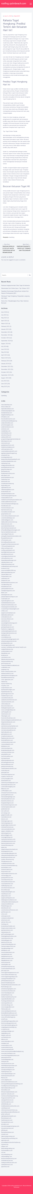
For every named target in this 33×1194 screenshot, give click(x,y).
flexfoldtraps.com (6, 987)
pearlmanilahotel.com (7, 477)
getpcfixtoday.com (6, 469)
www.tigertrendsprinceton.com (10, 972)
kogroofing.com (5, 485)
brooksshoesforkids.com (8, 926)
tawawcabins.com (6, 574)
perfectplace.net (6, 663)
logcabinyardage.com (7, 948)
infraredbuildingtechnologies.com (10, 530)
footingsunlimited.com (7, 1001)
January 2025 (5, 329)
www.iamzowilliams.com (8, 1053)
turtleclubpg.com (6, 875)
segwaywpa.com (6, 932)
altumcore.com (5, 920)
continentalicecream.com (8, 742)
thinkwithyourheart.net (7, 564)
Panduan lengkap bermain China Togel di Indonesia (15, 285)
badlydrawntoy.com (6, 956)
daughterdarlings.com (7, 415)
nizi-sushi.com (5, 811)
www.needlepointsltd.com (8, 1011)
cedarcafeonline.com (7, 423)
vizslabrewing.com (6, 584)
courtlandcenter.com (7, 883)
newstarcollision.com (7, 619)
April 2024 (4, 355)
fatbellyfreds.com (6, 1071)
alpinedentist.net (6, 487)
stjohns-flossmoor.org (7, 859)
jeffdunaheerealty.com (7, 980)
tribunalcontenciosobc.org (8, 728)
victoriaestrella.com (7, 879)
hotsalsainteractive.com (8, 419)
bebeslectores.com (6, 524)
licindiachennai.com (6, 413)
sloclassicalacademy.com (8, 730)
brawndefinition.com (7, 740)
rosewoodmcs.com (6, 1045)
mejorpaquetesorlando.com (9, 607)
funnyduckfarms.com (7, 1122)
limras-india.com (5, 406)
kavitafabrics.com (6, 867)
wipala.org (4, 681)
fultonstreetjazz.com (7, 508)
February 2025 (5, 326)
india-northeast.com (7, 548)
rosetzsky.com (5, 770)
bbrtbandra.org (5, 471)
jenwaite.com (5, 1124)
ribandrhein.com (5, 653)
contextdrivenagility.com (8, 786)
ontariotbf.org (5, 455)
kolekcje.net (4, 655)
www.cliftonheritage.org (8, 1017)
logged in (11, 260)
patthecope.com (6, 912)
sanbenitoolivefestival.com (9, 700)
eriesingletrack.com (6, 594)
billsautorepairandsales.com (9, 1092)
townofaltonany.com (7, 845)
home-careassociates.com (8, 671)
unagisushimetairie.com (7, 465)
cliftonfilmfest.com (7, 558)
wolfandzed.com (6, 1037)
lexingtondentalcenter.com (9, 633)
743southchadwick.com (8, 546)
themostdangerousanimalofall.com (11, 720)
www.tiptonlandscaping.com (9, 1025)
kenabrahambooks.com (7, 750)
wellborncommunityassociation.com (11, 499)
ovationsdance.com (6, 651)
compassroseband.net (7, 918)
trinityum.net (5, 1061)
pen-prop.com (5, 970)
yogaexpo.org (5, 669)
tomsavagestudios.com (8, 645)
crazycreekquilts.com (7, 744)
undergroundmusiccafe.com (9, 1162)
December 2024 (5, 332)
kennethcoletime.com (7, 801)
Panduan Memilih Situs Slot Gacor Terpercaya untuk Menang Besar (9, 248)
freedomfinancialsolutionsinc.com (10, 984)
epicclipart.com (5, 475)
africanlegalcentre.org (7, 762)
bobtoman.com (5, 481)
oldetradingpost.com (7, 520)
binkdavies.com (5, 746)
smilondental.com (6, 617)
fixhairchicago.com (6, 906)
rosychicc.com (5, 685)
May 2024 (4, 352)
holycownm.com (6, 871)
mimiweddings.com (6, 1156)
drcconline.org (5, 890)
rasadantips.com (5, 431)
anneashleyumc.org (6, 995)
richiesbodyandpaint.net (8, 411)
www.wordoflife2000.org (8, 570)
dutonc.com (4, 819)
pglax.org (4, 847)
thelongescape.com (6, 821)
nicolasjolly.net (5, 758)
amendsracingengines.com (8, 989)
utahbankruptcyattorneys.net (9, 566)
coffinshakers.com (6, 790)
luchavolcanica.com (6, 869)
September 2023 (6, 375)
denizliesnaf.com (6, 908)
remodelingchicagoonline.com (9, 1021)
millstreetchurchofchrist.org (9, 1110)
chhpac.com (4, 1146)
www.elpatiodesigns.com (8, 1073)
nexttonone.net (5, 962)
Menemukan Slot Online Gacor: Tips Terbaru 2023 (15, 288)
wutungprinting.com (7, 837)
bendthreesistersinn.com (8, 857)
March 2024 (4, 358)
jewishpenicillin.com (6, 643)
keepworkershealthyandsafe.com (10, 459)
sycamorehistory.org (7, 1047)
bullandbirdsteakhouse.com (9, 1013)
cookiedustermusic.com (7, 863)
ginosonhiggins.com (6, 835)
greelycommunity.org (7, 766)
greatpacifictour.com (7, 877)
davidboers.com (5, 950)
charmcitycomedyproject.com (9, 782)
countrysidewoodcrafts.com (9, 451)
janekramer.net (5, 809)
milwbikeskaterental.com (8, 841)
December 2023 (5, 366)
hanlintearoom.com (6, 1120)
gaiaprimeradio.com (6, 815)
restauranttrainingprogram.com (10, 639)
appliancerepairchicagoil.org (9, 453)
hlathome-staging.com (7, 629)
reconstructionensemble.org (9, 865)
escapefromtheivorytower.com (10, 544)
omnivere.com (5, 429)
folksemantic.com (6, 576)
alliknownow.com (6, 724)
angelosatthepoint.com (8, 898)
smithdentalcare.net (7, 1160)
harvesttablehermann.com (8, 532)
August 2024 (5, 343)
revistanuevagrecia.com (8, 774)
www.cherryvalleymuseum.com (10, 516)
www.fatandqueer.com (7, 993)
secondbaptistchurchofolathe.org (10, 1142)
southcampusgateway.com (8, 495)
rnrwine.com (4, 1134)
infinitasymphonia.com (7, 760)
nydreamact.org (5, 463)
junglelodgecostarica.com (8, 825)
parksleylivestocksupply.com (9, 675)
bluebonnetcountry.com (8, 473)
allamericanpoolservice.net (9, 641)
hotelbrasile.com (6, 506)
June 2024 (4, 349)
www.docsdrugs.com (7, 1005)
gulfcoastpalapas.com (7, 934)
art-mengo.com (5, 813)
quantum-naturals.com (7, 1094)
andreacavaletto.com (7, 673)
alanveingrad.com (6, 833)
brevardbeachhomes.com (8, 542)
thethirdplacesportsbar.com (9, 1065)
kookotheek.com (6, 491)
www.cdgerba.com (6, 1079)
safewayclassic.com (7, 449)
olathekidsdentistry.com (8, 603)
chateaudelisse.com (6, 497)
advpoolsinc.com (6, 896)
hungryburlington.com (7, 803)
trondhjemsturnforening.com (9, 1086)
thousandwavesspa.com (8, 881)
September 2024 (6, 340)
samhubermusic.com (7, 1164)
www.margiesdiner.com (7, 1007)
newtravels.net (5, 443)
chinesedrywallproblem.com (9, 855)
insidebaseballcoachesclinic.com (10, 1106)
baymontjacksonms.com (8, 843)
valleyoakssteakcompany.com (9, 902)
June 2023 (4, 383)
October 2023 (5, 372)
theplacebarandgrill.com (8, 892)
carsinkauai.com (5, 1108)
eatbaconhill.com (6, 437)
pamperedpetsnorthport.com (9, 596)
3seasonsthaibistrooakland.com (10, 665)
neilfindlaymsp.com (6, 885)
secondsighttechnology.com (9, 623)
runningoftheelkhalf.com (8, 978)
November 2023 (6, 369)
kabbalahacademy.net (7, 615)
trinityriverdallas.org (7, 661)
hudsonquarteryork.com (8, 1075)
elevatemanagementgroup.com (10, 1126)
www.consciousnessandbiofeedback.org (12, 1051)
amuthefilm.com (6, 754)
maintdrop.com (5, 479)
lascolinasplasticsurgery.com (9, 1015)
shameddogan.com (6, 940)
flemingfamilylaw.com (7, 1132)
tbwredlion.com (5, 1090)
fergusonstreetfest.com (8, 1098)
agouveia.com (5, 1140)
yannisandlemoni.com (7, 588)
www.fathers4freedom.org (8, 974)
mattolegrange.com (7, 823)
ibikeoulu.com (5, 788)
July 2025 (4, 315)
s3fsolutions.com (6, 540)
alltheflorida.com (6, 1104)
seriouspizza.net (5, 916)
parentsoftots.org (6, 942)
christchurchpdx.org (6, 748)
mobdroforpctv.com (7, 695)
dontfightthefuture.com (8, 552)
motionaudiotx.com (6, 1150)
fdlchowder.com (5, 1009)
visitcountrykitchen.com (8, 829)
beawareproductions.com (8, 784)
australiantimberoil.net (7, 526)
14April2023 (17, 16)
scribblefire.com (5, 667)
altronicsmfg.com (6, 435)
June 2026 (4, 312)
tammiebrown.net (6, 817)
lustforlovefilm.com (7, 756)
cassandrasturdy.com (7, 698)
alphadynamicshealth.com (8, 1116)
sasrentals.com (5, 621)
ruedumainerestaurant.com (8, 768)
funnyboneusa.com (6, 861)
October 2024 (5, 338)
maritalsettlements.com (8, 839)
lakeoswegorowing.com (8, 1136)
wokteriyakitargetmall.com (9, 631)
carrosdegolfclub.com (7, 534)
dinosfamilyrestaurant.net (8, 528)
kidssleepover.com (6, 441)
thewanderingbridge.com (8, 797)
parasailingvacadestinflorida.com (10, 1112)
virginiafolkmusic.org (7, 649)
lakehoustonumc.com (7, 958)
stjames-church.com (7, 776)
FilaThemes (16, 1187)
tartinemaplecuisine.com (8, 807)
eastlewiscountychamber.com (9, 726)
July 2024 (4, 346)
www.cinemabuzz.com (7, 1041)
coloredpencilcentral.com (8, 556)
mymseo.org (4, 1144)
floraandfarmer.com (6, 538)
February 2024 (5, 361)
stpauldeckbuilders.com (8, 999)
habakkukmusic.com (6, 960)
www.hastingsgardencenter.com (10, 1055)
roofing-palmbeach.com (13, 3)
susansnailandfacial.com (8, 968)
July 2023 (4, 381)
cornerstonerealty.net (7, 1049)
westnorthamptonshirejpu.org (9, 503)
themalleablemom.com (8, 799)
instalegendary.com (6, 457)
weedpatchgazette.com (8, 590)
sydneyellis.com (5, 635)
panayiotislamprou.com (7, 493)
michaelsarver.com (6, 625)
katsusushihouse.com (7, 764)
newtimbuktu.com (6, 433)
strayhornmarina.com (7, 736)
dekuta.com (4, 1039)
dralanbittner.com (6, 586)
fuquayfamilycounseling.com (9, 1138)
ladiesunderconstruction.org (9, 522)
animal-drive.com (6, 922)
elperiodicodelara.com (7, 409)
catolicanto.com (6, 657)
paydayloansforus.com (7, 445)
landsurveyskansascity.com (8, 997)
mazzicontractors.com (7, 1063)
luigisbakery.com (5, 1033)
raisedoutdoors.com (7, 562)
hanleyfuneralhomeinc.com (9, 605)
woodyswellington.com (8, 1069)
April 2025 (4, 320)
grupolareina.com (6, 514)
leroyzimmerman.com (7, 1128)
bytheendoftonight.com (8, 689)
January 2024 (5, 363)
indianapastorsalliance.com (9, 900)
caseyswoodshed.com (7, 904)
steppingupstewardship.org (8, 1027)
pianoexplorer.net (6, 1057)
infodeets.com (5, 417)
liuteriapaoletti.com (7, 851)
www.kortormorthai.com (8, 991)
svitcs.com (4, 914)
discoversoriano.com (7, 706)
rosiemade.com (5, 598)
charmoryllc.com (6, 714)
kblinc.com (4, 592)
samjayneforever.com (7, 1100)
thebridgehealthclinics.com (8, 936)
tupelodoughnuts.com (7, 601)
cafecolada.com (5, 704)
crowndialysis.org (6, 637)
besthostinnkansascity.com (8, 1158)
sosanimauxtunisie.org (7, 483)
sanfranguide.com (6, 712)
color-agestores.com (7, 679)
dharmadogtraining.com (8, 1148)
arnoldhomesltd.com (7, 554)
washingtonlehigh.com (7, 1031)
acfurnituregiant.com (7, 425)
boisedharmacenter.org (7, 677)
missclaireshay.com (6, 404)
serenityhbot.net (6, 964)
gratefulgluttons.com (7, 693)
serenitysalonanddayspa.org (9, 421)
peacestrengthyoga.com (8, 982)
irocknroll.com (5, 568)
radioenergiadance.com (7, 489)
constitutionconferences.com (9, 910)
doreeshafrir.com (6, 780)
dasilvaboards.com (6, 732)
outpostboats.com (6, 687)
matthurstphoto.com (7, 1102)
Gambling (11, 237)
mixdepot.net (5, 1043)
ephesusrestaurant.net (7, 1067)
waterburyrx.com (6, 894)
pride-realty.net (5, 1114)
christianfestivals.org (7, 827)
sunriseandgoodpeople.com (9, 853)
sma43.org (4, 1019)
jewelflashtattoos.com (7, 467)
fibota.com (4, 1077)
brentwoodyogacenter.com (8, 1023)
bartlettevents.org (6, 510)
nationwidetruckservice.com (9, 873)
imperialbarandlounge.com (8, 560)
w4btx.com (4, 611)
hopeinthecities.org (6, 691)
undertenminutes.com (7, 427)
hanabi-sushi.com (6, 1035)
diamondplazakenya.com (8, 1088)
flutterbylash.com (6, 1118)
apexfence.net (5, 1166)
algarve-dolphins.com (7, 831)
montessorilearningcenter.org (9, 1096)
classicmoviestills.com (7, 702)
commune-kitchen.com (7, 752)
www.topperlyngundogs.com (9, 976)
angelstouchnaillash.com (8, 613)
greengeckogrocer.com (7, 627)
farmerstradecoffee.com (8, 946)
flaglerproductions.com (7, 738)
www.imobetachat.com (7, 952)
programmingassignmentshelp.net (10, 439)
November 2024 (6, 335)
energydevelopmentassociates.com (11, 536)
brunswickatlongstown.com (9, 805)
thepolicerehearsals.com (8, 722)
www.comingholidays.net (8, 710)
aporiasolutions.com (7, 930)
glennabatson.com (6, 734)
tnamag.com (4, 924)
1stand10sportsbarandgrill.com (10, 609)
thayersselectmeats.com (8, 928)
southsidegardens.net (7, 1059)
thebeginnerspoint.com (7, 708)
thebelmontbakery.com (7, 447)
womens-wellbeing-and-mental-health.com (13, 647)
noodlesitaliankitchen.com (8, 461)
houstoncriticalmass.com (8, 718)
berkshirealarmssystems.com (9, 582)
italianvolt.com (5, 580)
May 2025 (4, 318)
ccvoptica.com (5, 1029)
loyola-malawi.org (6, 683)
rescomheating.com (6, 1154)
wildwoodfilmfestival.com (8, 501)
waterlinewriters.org (7, 938)
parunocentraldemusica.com (9, 1082)
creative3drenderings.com (8, 944)
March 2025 (4, 323)
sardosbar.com (5, 578)
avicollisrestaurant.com (8, 887)
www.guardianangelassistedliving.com (12, 1084)
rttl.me (3, 1152)
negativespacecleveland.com (9, 849)
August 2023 (5, 378)
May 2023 (4, 386)
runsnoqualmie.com (6, 1003)
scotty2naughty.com (7, 778)
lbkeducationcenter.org (7, 659)
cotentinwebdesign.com (8, 518)
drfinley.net (4, 1130)
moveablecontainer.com (8, 512)
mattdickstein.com (6, 954)
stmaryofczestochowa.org (8, 793)
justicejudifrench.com (7, 795)
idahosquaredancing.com (8, 572)
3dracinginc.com (5, 716)
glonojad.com (5, 772)
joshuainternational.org (7, 966)
